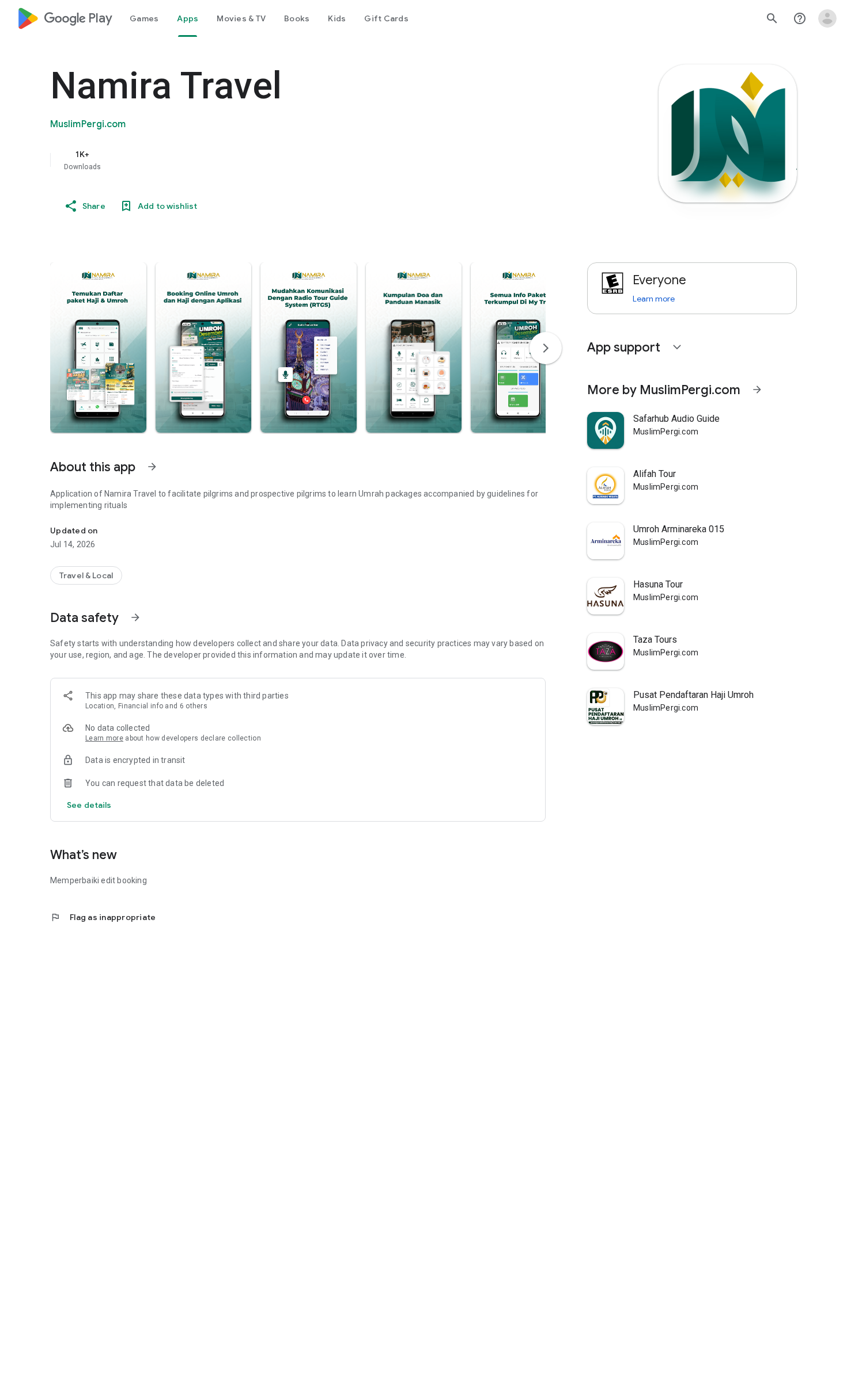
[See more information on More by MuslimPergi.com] (757, 389)
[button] (98, 347)
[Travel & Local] (86, 575)
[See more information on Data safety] (135, 617)
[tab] (144, 18)
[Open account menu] (827, 18)
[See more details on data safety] (89, 805)
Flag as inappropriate (103, 917)
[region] (280, 160)
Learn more (104, 738)
